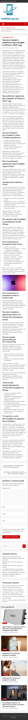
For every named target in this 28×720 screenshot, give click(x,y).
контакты (13, 717)
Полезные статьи (7, 37)
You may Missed (8, 607)
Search (24, 546)
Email (4, 514)
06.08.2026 (5, 632)
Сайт (3, 520)
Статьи (5, 623)
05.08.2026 (5, 657)
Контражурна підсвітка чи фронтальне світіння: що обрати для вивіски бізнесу (13, 704)
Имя (3, 507)
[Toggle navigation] (3, 24)
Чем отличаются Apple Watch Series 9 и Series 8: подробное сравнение (13, 472)
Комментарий (6, 488)
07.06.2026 (5, 708)
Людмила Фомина (13, 48)
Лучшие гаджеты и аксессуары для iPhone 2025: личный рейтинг (13, 466)
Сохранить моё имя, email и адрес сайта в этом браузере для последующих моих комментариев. (13, 531)
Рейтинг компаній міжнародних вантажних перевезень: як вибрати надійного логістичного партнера (13, 574)
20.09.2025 (5, 48)
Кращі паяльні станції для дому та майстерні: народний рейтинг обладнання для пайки (13, 558)
